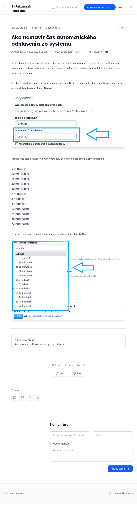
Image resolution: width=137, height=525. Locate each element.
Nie (79, 373)
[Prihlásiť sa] (109, 493)
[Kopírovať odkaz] (122, 28)
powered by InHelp (123, 493)
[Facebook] (22, 397)
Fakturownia (18, 493)
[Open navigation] (5, 7)
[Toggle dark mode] (131, 7)
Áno (62, 373)
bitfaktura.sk (16, 2)
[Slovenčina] (121, 7)
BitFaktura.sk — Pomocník (26, 27)
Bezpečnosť (53, 27)
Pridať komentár (59, 443)
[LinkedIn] (14, 397)
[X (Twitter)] (30, 397)
